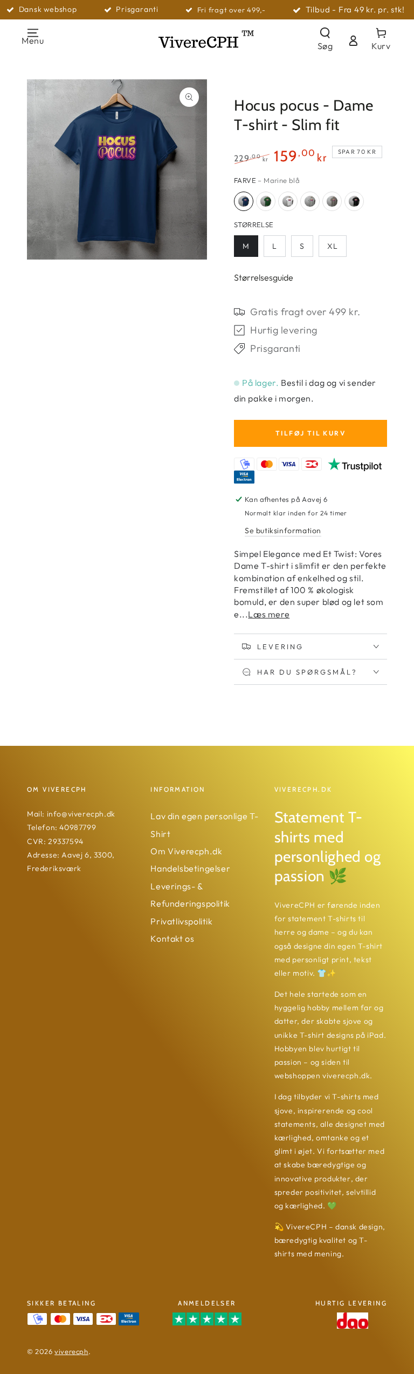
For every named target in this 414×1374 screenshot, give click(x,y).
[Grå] (310, 201)
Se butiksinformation (283, 530)
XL (332, 246)
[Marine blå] (243, 201)
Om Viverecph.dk (186, 851)
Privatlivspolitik (181, 921)
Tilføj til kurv (310, 433)
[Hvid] (288, 201)
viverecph (71, 1351)
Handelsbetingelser (190, 868)
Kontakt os (172, 938)
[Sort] (354, 201)
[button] (325, 41)
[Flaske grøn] (265, 201)
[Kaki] (332, 201)
